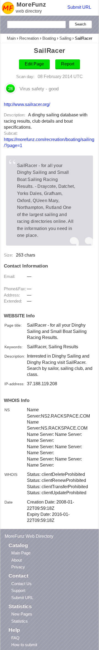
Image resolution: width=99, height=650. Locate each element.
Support (18, 590)
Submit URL (79, 7)
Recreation (29, 38)
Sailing (65, 38)
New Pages (21, 614)
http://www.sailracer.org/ (27, 104)
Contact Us (21, 583)
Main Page (21, 553)
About (16, 560)
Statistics (19, 621)
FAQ (15, 637)
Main (11, 38)
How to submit (24, 644)
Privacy (18, 567)
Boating (49, 38)
